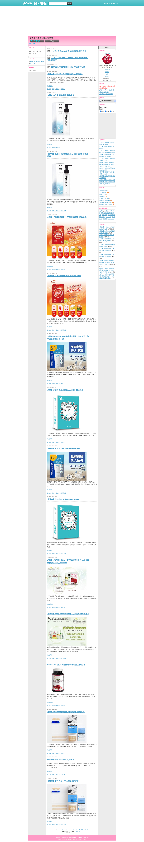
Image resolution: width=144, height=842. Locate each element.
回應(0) (49, 211)
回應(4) (49, 753)
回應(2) (49, 89)
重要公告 (63, 89)
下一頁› (81, 829)
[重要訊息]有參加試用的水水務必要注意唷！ (69, 67)
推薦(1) (54, 211)
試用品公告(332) (104, 198)
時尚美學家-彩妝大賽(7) (106, 204)
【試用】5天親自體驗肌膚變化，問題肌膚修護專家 (68, 614)
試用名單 (108, 217)
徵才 (88, 837)
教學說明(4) (102, 194)
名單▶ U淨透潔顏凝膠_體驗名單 (60, 95)
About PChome (81, 837)
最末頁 (86, 829)
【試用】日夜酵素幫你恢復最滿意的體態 (64, 276)
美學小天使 (34, 38)
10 (76, 829)
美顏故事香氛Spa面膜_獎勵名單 (60, 759)
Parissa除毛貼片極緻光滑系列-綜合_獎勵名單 (66, 665)
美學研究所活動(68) (104, 200)
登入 (118, 3)
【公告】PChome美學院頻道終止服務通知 (68, 51)
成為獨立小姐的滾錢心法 (106, 94)
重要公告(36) (103, 190)
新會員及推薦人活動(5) (105, 202)
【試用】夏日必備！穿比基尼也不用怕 (63, 781)
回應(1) (49, 147)
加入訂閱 (32, 63)
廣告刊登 (58, 837)
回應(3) (49, 269)
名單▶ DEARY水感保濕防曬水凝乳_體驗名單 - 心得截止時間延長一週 (106, 164)
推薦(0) (54, 89)
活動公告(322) (103, 192)
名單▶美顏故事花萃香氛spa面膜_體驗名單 (65, 390)
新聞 (105, 3)
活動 (34, 43)
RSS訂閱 (32, 61)
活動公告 (63, 269)
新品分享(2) (102, 196)
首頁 (30, 43)
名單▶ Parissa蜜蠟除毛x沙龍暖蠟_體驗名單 (66, 712)
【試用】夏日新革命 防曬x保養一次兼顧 (64, 448)
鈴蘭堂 (106, 211)
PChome (113, 3)
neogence (111, 219)
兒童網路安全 (72, 837)
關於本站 (107, 69)
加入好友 (107, 76)
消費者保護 (65, 837)
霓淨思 (105, 219)
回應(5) (49, 383)
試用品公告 (63, 211)
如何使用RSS (40, 61)
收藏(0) (58, 89)
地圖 (107, 74)
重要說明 (104, 215)
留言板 (107, 72)
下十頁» (78, 832)
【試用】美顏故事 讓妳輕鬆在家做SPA (63, 499)
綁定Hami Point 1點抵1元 (106, 90)
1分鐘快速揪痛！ (104, 92)
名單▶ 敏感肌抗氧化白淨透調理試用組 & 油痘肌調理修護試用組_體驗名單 (107, 182)
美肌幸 (101, 211)
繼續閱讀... (50, 85)
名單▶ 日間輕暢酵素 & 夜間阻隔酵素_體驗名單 (67, 217)
